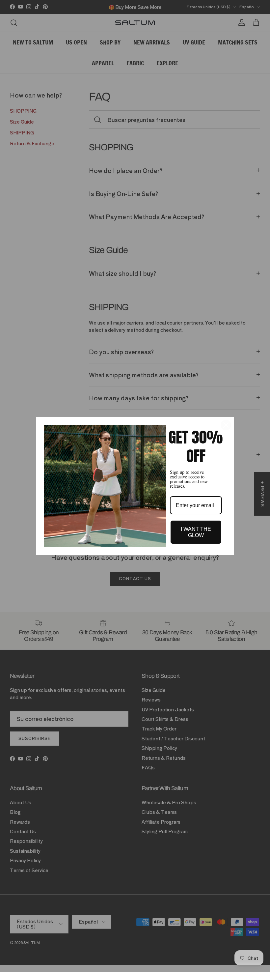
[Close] (226, 425)
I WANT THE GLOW (196, 532)
